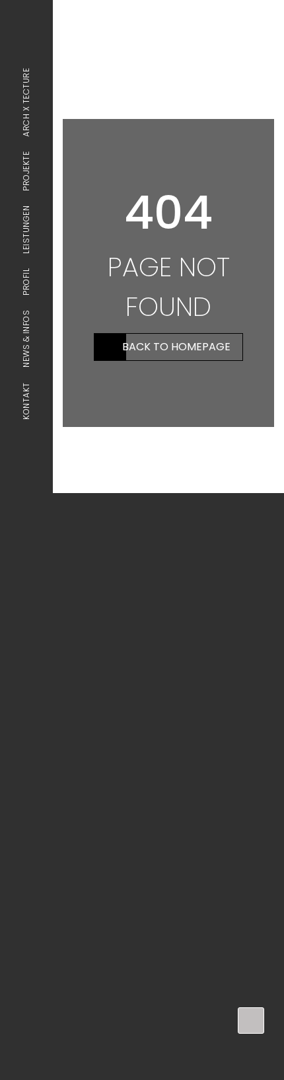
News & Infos (26, 338)
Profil (26, 281)
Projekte (26, 171)
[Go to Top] (251, 1020)
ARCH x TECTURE (26, 102)
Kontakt (26, 401)
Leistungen (26, 230)
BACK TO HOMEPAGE (176, 346)
